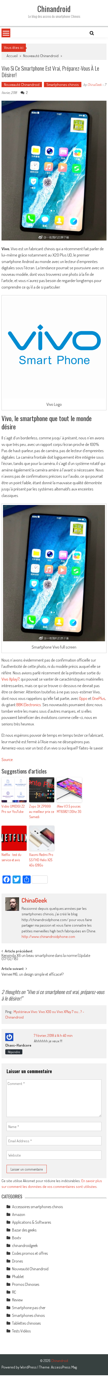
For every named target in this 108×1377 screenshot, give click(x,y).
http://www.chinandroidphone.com (48, 936)
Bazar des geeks (24, 1229)
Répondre (14, 1052)
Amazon (18, 1214)
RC (14, 1292)
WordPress (28, 1367)
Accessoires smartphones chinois (37, 1206)
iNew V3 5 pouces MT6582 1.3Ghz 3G (69, 809)
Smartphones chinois (62, 84)
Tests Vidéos (21, 1330)
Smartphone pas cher (28, 1307)
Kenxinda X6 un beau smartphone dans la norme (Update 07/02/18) (46, 957)
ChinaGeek (94, 84)
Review (17, 1299)
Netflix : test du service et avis (11, 857)
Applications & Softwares (31, 1222)
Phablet (18, 1276)
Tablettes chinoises (26, 1323)
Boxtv (16, 1237)
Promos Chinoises (25, 1284)
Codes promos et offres (30, 1253)
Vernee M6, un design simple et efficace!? (33, 975)
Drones (17, 1261)
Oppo (83, 698)
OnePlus (98, 698)
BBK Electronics (28, 704)
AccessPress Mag (64, 1367)
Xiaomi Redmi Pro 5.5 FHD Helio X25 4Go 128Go (41, 859)
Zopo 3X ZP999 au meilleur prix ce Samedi (41, 811)
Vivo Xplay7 (10, 679)
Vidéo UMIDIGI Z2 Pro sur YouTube (13, 809)
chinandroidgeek (25, 1245)
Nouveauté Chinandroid (41, 55)
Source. (8, 759)
